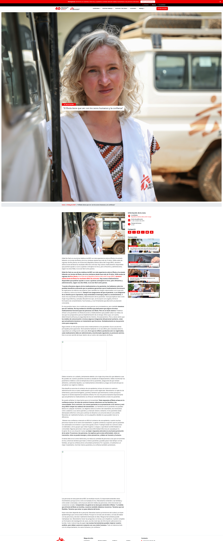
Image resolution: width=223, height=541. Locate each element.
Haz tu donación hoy (148, 1)
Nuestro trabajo (107, 8)
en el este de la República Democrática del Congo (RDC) (96, 276)
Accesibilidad (162, 5)
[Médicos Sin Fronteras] (67, 8)
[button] (129, 232)
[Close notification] (220, 2)
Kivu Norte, (74, 276)
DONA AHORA (162, 9)
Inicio (63, 205)
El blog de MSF (71, 205)
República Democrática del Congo (141, 217)
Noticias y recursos (121, 8)
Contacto (146, 5)
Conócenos (96, 8)
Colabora (133, 8)
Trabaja (141, 8)
